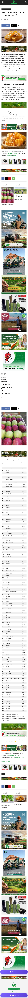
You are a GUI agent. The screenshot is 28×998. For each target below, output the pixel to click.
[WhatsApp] (13, 178)
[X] (6, 178)
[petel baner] (14, 78)
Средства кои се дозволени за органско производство (18, 197)
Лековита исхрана (12, 153)
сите (6, 7)
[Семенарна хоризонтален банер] (14, 105)
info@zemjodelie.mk (16, 992)
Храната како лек (8, 9)
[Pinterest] (9, 178)
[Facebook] (2, 178)
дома (2, 7)
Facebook (9, 155)
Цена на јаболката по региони (7, 205)
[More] (18, 25)
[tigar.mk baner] (14, 162)
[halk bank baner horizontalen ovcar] (14, 49)
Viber (14, 155)
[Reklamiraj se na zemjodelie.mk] (14, 127)
